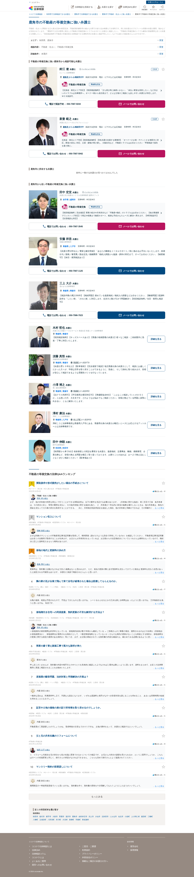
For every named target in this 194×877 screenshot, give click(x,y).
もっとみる (97, 796)
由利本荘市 (83, 817)
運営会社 (134, 846)
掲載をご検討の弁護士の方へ (95, 861)
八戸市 (73, 246)
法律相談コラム (39, 854)
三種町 (150, 817)
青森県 (65, 246)
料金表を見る (95, 84)
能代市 (42, 817)
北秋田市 (105, 817)
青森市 (73, 291)
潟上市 (91, 817)
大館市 (55, 817)
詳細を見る (156, 339)
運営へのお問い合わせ (42, 865)
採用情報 (134, 850)
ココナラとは (38, 857)
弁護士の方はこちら (155, 2)
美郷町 (71, 820)
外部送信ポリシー (90, 857)
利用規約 (86, 850)
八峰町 (35, 820)
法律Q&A (36, 850)
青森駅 (76, 362)
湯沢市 (68, 817)
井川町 (58, 820)
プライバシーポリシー (92, 854)
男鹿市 (61, 817)
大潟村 (65, 820)
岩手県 (65, 200)
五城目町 (42, 820)
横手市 (48, 817)
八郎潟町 (51, 820)
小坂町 (127, 817)
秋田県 (58, 448)
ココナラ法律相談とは (42, 846)
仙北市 (120, 817)
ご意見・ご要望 (89, 846)
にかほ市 (113, 817)
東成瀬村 (85, 820)
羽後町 (78, 820)
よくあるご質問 (39, 861)
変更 (161, 40)
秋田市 (65, 448)
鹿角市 (66, 77)
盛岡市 (73, 200)
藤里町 (143, 817)
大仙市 (97, 817)
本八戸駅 (77, 419)
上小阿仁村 (135, 817)
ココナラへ (35, 2)
